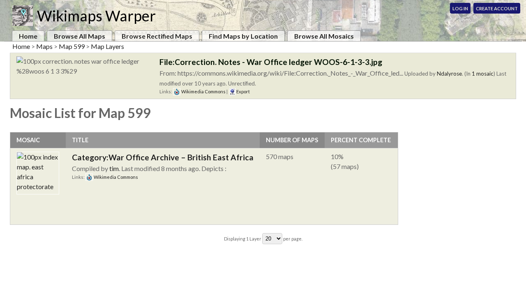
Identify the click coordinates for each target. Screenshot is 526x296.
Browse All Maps (79, 36)
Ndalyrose (449, 73)
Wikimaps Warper (96, 16)
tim (114, 168)
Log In (460, 8)
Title (80, 139)
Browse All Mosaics (324, 36)
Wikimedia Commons (203, 91)
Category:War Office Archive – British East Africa (163, 157)
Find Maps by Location (243, 36)
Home (28, 36)
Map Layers (107, 46)
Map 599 (72, 46)
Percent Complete (361, 139)
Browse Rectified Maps (157, 36)
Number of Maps (292, 139)
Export (242, 91)
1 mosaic (483, 73)
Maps (44, 46)
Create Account (497, 8)
